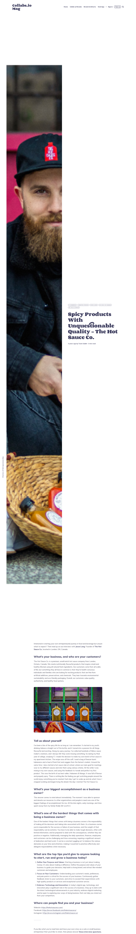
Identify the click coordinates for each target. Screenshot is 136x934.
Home (66, 7)
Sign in (110, 7)
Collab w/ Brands (76, 7)
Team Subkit (82, 344)
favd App (101, 7)
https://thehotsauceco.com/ (52, 907)
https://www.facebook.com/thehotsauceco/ (59, 910)
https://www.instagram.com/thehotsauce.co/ (60, 913)
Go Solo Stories (74, 307)
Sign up (117, 6)
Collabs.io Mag (22, 7)
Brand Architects (90, 7)
